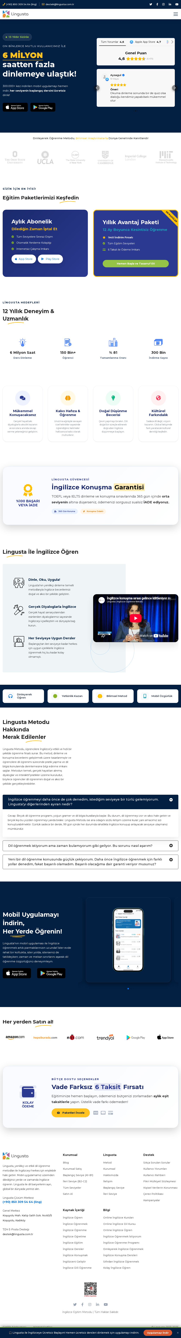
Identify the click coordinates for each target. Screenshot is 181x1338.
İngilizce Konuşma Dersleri (120, 1266)
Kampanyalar (151, 1211)
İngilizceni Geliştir (74, 1272)
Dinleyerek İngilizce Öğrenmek (123, 1260)
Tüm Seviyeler (72, 1198)
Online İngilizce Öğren (117, 1241)
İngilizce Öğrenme (75, 1241)
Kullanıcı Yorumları (155, 1180)
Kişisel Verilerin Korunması (160, 1198)
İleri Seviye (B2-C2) (75, 1192)
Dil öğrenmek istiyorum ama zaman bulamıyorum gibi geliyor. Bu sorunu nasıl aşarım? (80, 857)
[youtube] (176, 4)
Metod (107, 1173)
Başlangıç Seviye (113, 1198)
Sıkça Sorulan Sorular (156, 1173)
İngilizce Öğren (73, 1228)
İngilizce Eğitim (73, 1253)
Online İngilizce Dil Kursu (119, 1235)
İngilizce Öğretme (74, 1247)
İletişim (107, 1192)
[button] (97, 93)
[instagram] (163, 4)
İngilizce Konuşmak (75, 1266)
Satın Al (68, 1205)
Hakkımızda (110, 1186)
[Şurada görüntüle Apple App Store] (104, 76)
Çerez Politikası (153, 1205)
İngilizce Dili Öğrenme (77, 1279)
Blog (66, 1173)
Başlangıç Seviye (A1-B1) (78, 1186)
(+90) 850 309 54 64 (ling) (22, 1213)
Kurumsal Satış (72, 1180)
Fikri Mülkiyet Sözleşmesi (159, 1192)
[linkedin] (170, 4)
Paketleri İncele (73, 1123)
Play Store (52, 270)
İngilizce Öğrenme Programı (121, 1253)
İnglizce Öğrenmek (75, 1235)
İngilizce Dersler (73, 1260)
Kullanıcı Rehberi (154, 1186)
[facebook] (157, 4)
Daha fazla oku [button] (120, 111)
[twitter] (151, 4)
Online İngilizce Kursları (118, 1228)
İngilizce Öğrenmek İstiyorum (122, 1247)
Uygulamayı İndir (158, 1332)
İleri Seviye (110, 1205)
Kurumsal (109, 1180)
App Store (26, 270)
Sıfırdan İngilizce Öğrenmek (121, 1272)
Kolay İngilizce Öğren (116, 1279)
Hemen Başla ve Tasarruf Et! (136, 274)
